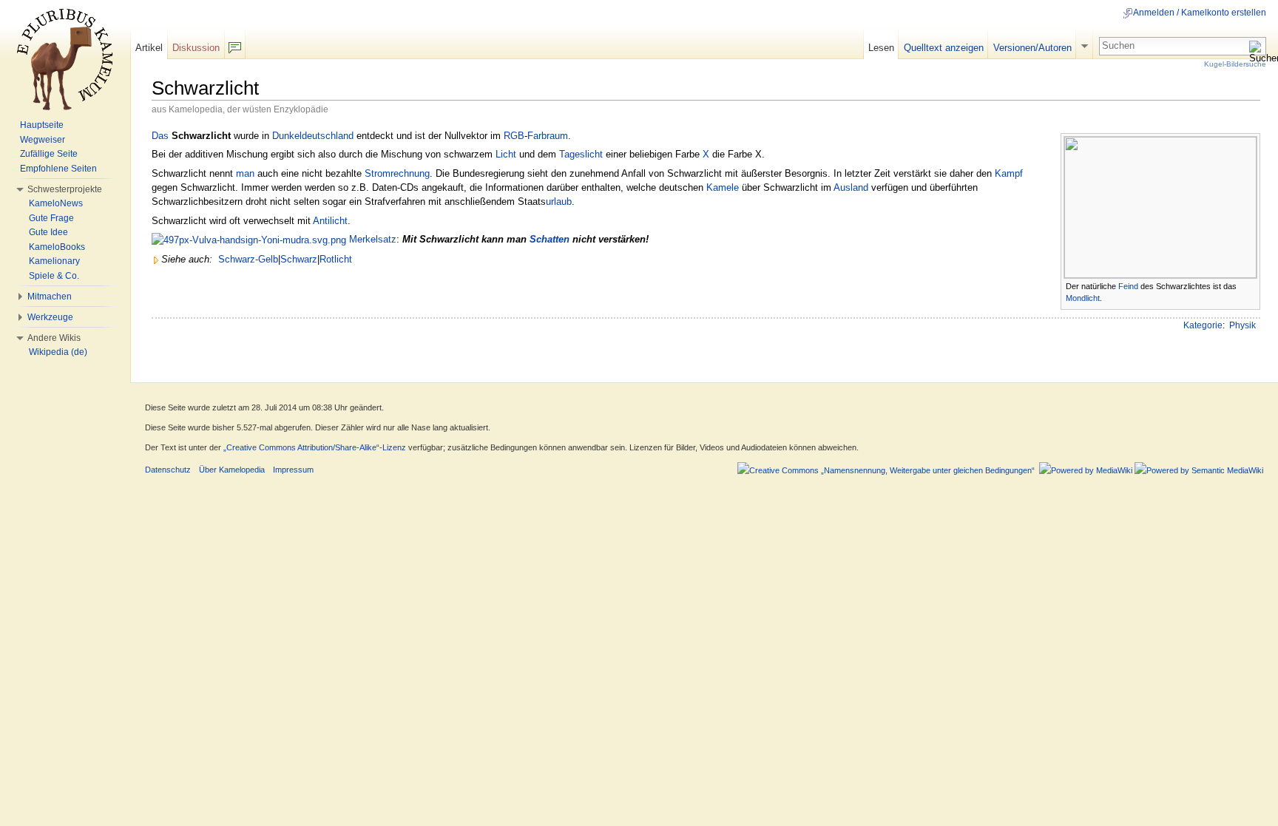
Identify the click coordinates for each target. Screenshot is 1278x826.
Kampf (1009, 173)
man (245, 173)
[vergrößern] (1249, 285)
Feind (1128, 286)
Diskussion (196, 47)
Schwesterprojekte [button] (64, 189)
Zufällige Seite (49, 154)
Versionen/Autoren (1032, 47)
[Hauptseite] (65, 59)
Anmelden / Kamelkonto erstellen (1199, 12)
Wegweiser (42, 140)
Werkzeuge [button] (50, 317)
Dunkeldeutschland (313, 135)
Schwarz (298, 259)
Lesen (881, 47)
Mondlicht (1083, 298)
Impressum (293, 469)
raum (557, 135)
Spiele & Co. (54, 276)
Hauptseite (42, 125)
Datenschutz (168, 469)
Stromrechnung (397, 173)
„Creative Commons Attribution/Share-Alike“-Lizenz (314, 447)
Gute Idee (48, 232)
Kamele (722, 187)
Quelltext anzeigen (944, 47)
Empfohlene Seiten (58, 168)
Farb (537, 135)
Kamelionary (54, 261)
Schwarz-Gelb (248, 259)
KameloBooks (57, 247)
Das (160, 135)
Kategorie (1203, 325)
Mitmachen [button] (49, 296)
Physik (1242, 325)
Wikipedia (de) (58, 352)
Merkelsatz (372, 239)
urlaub (559, 201)
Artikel (149, 47)
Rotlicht (336, 259)
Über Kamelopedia (232, 469)
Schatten (549, 239)
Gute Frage (51, 218)
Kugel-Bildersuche (1235, 64)
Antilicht (330, 220)
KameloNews (56, 203)
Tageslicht (581, 154)
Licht (506, 154)
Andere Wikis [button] (54, 338)
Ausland (851, 187)
